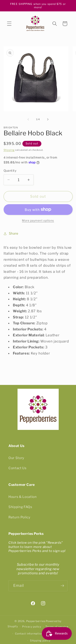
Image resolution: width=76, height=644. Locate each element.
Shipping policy (40, 640)
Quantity (10, 171)
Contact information (29, 633)
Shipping (9, 149)
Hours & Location (22, 497)
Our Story (16, 458)
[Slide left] (28, 119)
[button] (9, 24)
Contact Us (17, 468)
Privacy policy (31, 626)
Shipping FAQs (20, 507)
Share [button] (13, 233)
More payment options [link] (38, 220)
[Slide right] (47, 119)
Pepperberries (35, 621)
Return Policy (19, 517)
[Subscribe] (62, 585)
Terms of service (56, 626)
